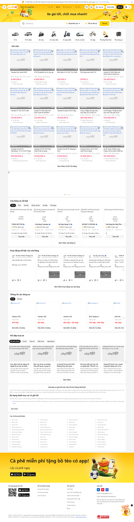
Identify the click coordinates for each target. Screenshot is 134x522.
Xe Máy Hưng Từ (64, 224)
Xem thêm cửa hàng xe (67, 243)
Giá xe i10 (71, 429)
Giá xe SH (43, 437)
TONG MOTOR (17, 224)
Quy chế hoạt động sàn (74, 492)
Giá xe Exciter (72, 442)
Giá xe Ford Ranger (17, 432)
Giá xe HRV (101, 427)
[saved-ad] (87, 7)
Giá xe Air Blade (16, 442)
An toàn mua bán (43, 492)
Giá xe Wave (43, 439)
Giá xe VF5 (14, 422)
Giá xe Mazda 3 (73, 424)
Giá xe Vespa (101, 439)
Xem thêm (67, 380)
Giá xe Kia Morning (45, 434)
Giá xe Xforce (101, 432)
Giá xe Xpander (73, 432)
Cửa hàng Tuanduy (41, 224)
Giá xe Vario (101, 437)
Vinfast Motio (44, 444)
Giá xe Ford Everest (103, 429)
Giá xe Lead (72, 439)
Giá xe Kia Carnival (103, 434)
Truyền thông (71, 505)
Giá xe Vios (15, 420)
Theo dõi (21, 237)
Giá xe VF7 (100, 422)
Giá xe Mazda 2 (102, 424)
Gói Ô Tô (98, 2)
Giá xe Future (15, 439)
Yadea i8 (71, 446)
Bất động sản (67, 7)
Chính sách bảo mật (73, 495)
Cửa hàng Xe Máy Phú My (115, 224)
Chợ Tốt (50, 7)
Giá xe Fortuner (73, 420)
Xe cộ (58, 7)
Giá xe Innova (44, 420)
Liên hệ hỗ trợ (42, 495)
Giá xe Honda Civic (45, 427)
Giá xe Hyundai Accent (18, 429)
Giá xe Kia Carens (73, 434)
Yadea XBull (101, 446)
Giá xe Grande (102, 442)
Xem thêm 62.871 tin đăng (67, 166)
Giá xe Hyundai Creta (46, 429)
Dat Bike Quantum (17, 446)
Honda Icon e (44, 446)
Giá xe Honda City (17, 427)
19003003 (104, 496)
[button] (132, 2)
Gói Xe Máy (105, 2)
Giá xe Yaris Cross (102, 420)
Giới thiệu (70, 489)
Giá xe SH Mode (73, 437)
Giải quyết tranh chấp (73, 499)
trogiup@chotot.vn (107, 493)
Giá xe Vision (15, 437)
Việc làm (77, 7)
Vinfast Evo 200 (16, 444)
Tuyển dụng (70, 502)
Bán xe (120, 7)
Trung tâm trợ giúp (43, 489)
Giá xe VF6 (72, 422)
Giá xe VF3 (43, 422)
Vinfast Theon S (102, 444)
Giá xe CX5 (15, 424)
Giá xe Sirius (43, 442)
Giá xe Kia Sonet (16, 434)
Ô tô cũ (15, 401)
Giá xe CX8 (43, 424)
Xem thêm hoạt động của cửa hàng (67, 287)
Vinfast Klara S (73, 444)
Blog (68, 508)
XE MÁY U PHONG (88, 224)
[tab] (15, 46)
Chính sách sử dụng (81, 517)
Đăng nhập (110, 7)
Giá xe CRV (72, 427)
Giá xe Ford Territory (46, 432)
